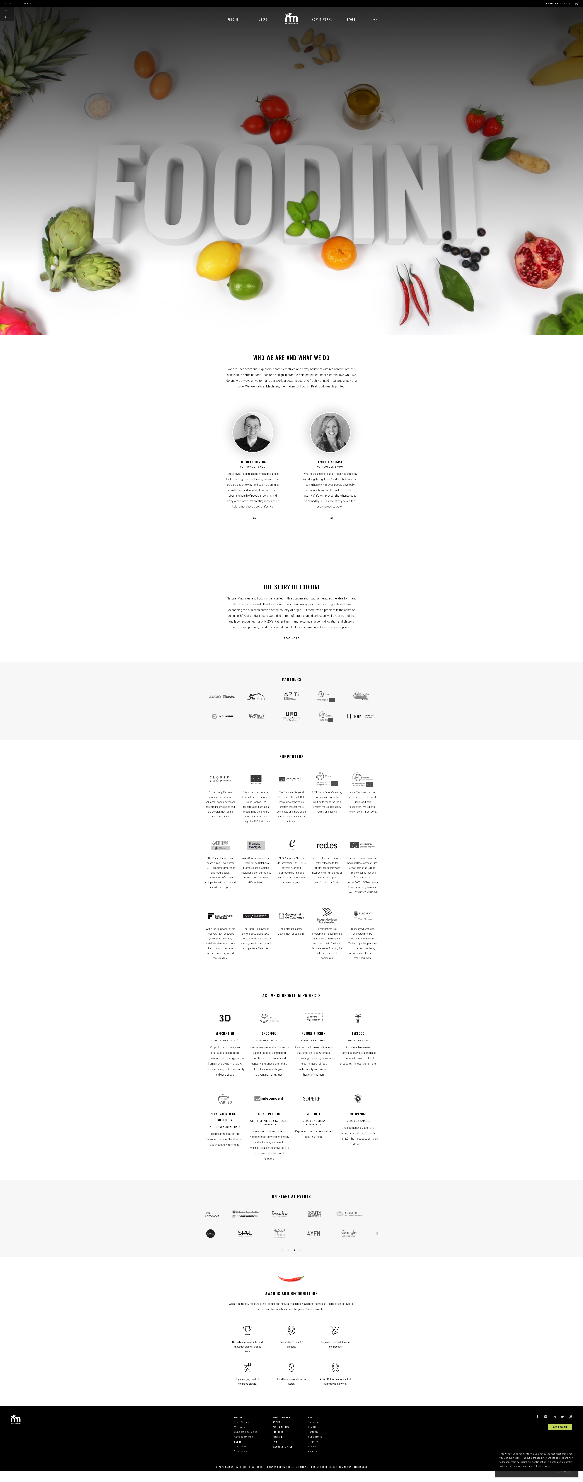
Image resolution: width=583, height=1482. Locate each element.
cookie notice (539, 1462)
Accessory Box (243, 1436)
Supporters (315, 1436)
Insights (278, 1432)
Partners (313, 1432)
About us (314, 1417)
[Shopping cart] (576, 3)
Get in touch (560, 1427)
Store (351, 19)
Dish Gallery (281, 1427)
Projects (313, 1441)
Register (552, 3)
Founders (314, 1422)
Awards (312, 1451)
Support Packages (246, 1432)
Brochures (240, 1451)
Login (566, 3)
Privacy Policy (276, 1466)
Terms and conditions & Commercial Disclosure (338, 1466)
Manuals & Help (283, 1446)
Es (6, 10)
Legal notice (257, 1466)
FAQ (275, 1441)
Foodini (233, 19)
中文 (7, 17)
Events (312, 1446)
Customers (241, 1446)
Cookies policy (297, 1466)
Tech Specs (241, 1422)
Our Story (314, 1427)
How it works (322, 19)
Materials (240, 1427)
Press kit (279, 1436)
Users (263, 19)
